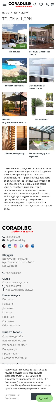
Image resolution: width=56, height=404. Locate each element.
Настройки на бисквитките (12, 396)
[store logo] (20, 4)
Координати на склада (19, 289)
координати (9, 265)
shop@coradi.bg (15, 240)
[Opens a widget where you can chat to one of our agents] (44, 398)
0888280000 (13, 237)
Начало (5, 12)
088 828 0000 (13, 273)
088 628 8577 (13, 286)
